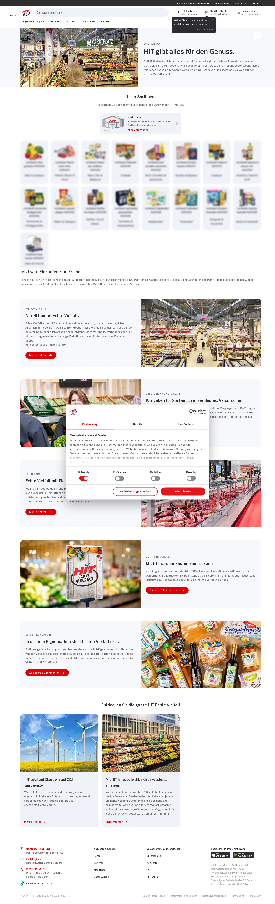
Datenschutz (237, 895)
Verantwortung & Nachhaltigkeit (193, 3)
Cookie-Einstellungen (153, 895)
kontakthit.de (34, 858)
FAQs (255, 3)
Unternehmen (222, 3)
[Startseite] (25, 12)
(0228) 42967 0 (35, 868)
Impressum (255, 895)
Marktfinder (89, 21)
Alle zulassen (183, 491)
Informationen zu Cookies (183, 895)
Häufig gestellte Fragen (38, 848)
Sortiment (71, 21)
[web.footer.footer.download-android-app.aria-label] (243, 855)
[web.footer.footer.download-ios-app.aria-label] (220, 855)
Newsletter (241, 3)
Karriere (105, 21)
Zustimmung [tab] (90, 424)
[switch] (119, 478)
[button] (149, 130)
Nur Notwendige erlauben (135, 491)
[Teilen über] (257, 35)
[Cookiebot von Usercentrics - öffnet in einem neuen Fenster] (192, 411)
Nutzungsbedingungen (214, 895)
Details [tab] (137, 424)
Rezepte (55, 21)
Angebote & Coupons (33, 21)
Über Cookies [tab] (185, 424)
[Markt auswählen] (140, 204)
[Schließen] (213, 20)
